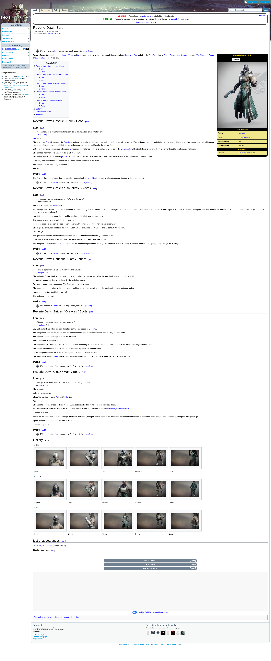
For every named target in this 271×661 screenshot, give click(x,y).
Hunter (249, 59)
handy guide (173, 19)
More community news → (146, 22)
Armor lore (75, 617)
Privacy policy (166, 644)
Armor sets (48, 617)
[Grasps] (84, 489)
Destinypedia (7, 52)
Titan (243, 59)
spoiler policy (146, 16)
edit (87, 121)
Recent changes (8, 65)
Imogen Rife (43, 273)
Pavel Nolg (42, 135)
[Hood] (50, 521)
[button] (192, 560)
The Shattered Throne (205, 55)
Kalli (57, 397)
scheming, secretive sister (118, 409)
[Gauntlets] (84, 458)
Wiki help (5, 56)
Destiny (15, 89)
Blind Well (153, 55)
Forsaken (48, 546)
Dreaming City (244, 153)
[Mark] (185, 458)
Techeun (41, 325)
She (34, 139)
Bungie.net (6, 62)
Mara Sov (20, 76)
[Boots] (151, 521)
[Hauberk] (117, 489)
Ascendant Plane (43, 58)
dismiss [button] (262, 15)
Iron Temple (25, 94)
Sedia (65, 397)
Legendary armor (62, 617)
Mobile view (177, 644)
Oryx (72, 149)
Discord (9, 49)
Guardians (68, 142)
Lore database (8, 42)
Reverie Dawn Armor (53, 33)
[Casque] (50, 489)
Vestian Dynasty (19, 85)
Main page (123, 644)
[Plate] (117, 458)
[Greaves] (151, 458)
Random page (20, 65)
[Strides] (151, 489)
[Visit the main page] (15, 13)
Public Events (169, 55)
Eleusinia (92, 329)
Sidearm (13, 82)
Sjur (55, 356)
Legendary (242, 133)
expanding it (87, 51)
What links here (21, 67)
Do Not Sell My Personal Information (153, 612)
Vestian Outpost (20, 91)
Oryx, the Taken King (15, 78)
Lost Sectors (181, 55)
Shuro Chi (66, 157)
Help (147, 644)
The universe (7, 38)
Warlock (236, 59)
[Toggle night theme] (246, 2)
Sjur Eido (11, 76)
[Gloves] (84, 521)
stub (55, 51)
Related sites (7, 59)
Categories (38, 617)
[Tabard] (117, 521)
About (130, 644)
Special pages (7, 67)
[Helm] (50, 458)
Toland (61, 244)
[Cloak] (185, 489)
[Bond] (185, 521)
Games (5, 29)
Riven (39, 401)
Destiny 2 (40, 546)
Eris (47, 142)
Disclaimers (154, 644)
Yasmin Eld (43, 385)
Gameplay (6, 35)
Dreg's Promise (8, 87)
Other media (7, 32)
